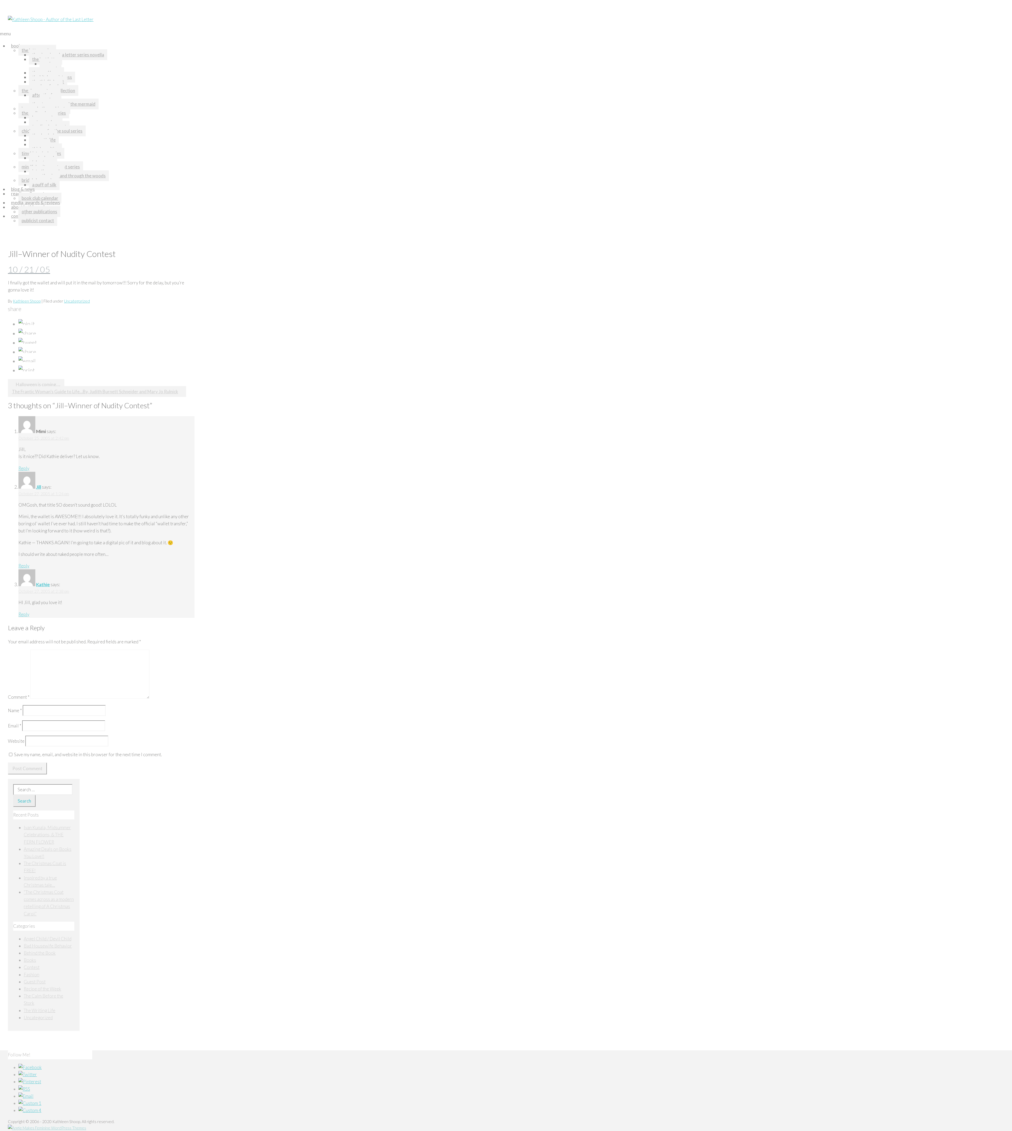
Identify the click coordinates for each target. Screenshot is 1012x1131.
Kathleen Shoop (27, 301)
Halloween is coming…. (38, 384)
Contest (32, 967)
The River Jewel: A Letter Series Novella (68, 54)
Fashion (31, 974)
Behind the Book (40, 953)
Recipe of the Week (42, 989)
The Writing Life (39, 1010)
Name (15, 710)
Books (17, 45)
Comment (19, 697)
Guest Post (35, 981)
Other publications (39, 211)
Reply (23, 468)
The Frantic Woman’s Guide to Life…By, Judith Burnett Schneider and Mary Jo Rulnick (95, 391)
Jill (38, 487)
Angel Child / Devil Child (47, 938)
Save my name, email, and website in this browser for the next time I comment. (88, 754)
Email (14, 726)
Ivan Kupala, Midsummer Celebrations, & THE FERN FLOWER (47, 834)
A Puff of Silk (44, 184)
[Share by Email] (27, 361)
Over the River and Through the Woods (69, 175)
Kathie (43, 584)
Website (16, 741)
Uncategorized (77, 301)
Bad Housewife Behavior (48, 946)
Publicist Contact (38, 220)
